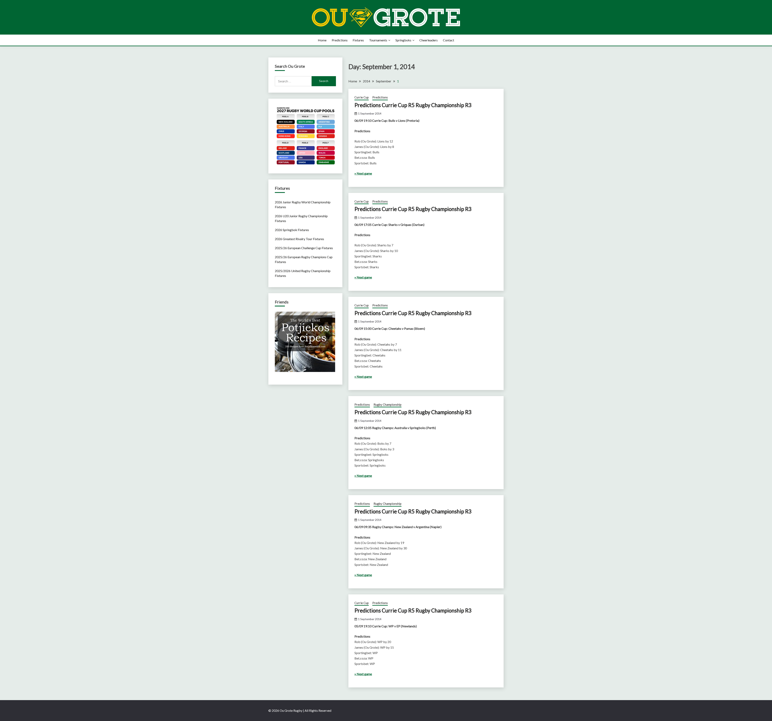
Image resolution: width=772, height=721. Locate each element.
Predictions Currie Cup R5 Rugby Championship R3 (412, 105)
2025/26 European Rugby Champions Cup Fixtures (304, 259)
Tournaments (378, 40)
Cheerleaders (428, 40)
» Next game (363, 173)
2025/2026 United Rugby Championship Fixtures (303, 273)
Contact (448, 40)
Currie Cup (361, 97)
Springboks (403, 40)
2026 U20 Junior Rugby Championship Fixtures (301, 218)
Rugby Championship (387, 404)
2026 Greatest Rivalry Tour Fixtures (299, 239)
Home (322, 40)
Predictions (340, 40)
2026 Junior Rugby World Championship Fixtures (303, 204)
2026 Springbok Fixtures (292, 230)
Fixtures (358, 40)
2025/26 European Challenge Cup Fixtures (304, 248)
